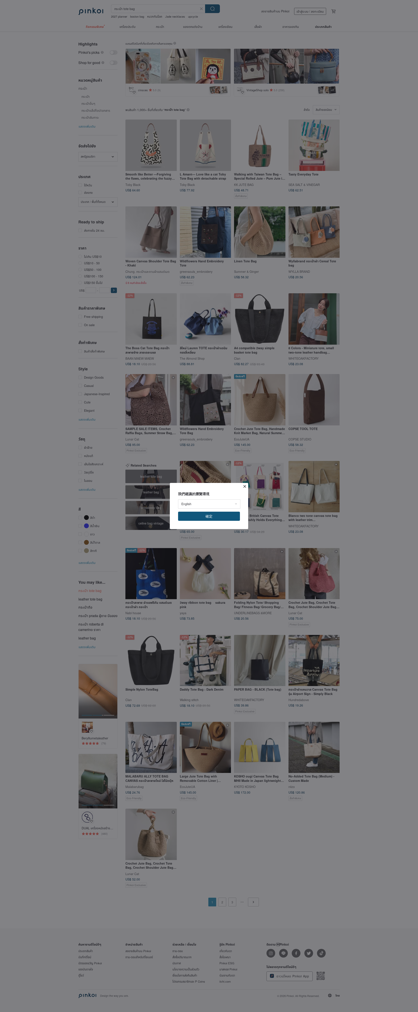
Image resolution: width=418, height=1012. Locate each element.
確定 (209, 516)
